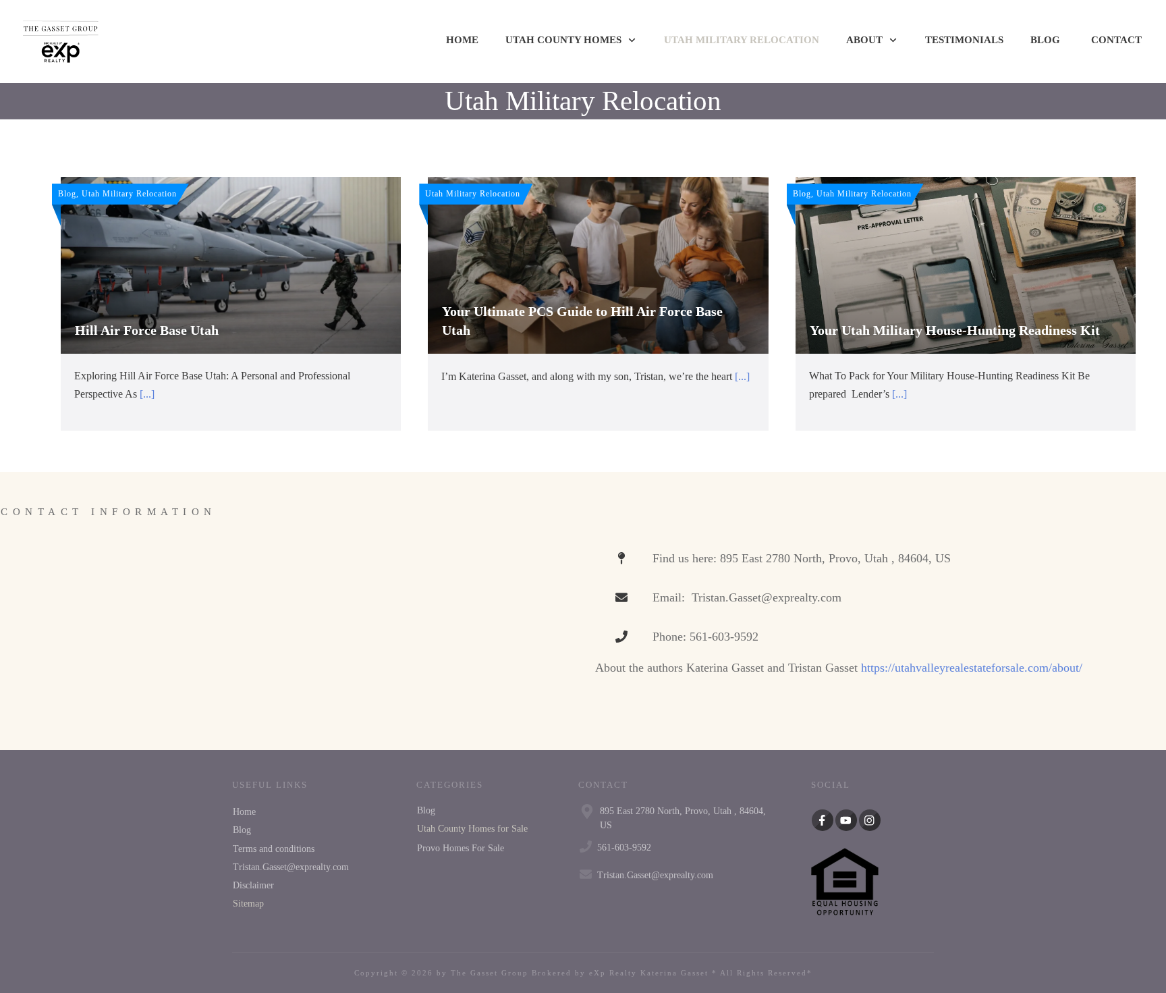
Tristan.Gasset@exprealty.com (291, 867)
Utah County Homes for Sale (472, 829)
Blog (242, 830)
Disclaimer (253, 885)
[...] (147, 394)
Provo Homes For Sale (460, 848)
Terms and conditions (273, 849)
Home (244, 812)
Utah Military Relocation (583, 100)
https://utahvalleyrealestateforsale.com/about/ (971, 667)
